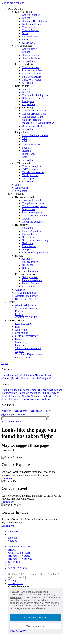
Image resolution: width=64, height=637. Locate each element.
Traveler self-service (33, 172)
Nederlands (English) (39, 392)
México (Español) (21, 378)
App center (21, 329)
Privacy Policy (18, 630)
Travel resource (30, 271)
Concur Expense (31, 14)
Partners (19, 345)
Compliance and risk (33, 203)
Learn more (7, 478)
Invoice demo (22, 357)
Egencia (26, 147)
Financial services (31, 234)
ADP (24, 141)
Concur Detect (30, 27)
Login (4, 363)
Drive (25, 33)
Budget (26, 17)
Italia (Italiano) (20, 392)
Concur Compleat (31, 166)
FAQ (11, 565)
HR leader (27, 264)
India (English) (30, 410)
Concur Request (30, 30)
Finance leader (30, 261)
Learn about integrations (35, 135)
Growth (26, 218)
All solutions (28, 286)
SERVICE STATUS (19, 546)
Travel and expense (32, 221)
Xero (24, 156)
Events (18, 339)
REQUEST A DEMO (20, 558)
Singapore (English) (15, 414)
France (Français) (39, 389)
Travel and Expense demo (29, 354)
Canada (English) (35, 375)
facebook (13, 531)
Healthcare (27, 243)
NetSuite (26, 150)
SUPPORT (14, 562)
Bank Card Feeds (31, 24)
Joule (18, 184)
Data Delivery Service (34, 98)
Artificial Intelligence (26, 295)
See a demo (21, 190)
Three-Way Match (31, 79)
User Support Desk (32, 126)
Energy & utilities (31, 230)
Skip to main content (12, 2)
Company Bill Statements (35, 21)
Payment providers (32, 70)
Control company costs (34, 206)
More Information (35, 626)
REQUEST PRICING (27, 298)
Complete (20, 289)
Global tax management (34, 215)
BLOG (12, 549)
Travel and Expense (25, 292)
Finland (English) (41, 395)
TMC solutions (30, 169)
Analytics (27, 88)
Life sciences (29, 246)
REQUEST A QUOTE (20, 555)
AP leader (27, 258)
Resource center (23, 323)
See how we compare (26, 308)
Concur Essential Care (34, 113)
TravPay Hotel (30, 175)
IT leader (27, 268)
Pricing (19, 314)
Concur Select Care (32, 116)
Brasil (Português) (41, 378)
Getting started (30, 277)
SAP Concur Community (28, 348)
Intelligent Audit (30, 36)
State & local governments (36, 252)
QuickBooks (28, 153)
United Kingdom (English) (15, 389)
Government (28, 237)
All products (28, 42)
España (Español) (20, 399)
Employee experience (33, 212)
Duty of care (28, 209)
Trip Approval (29, 178)
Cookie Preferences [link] (18, 586)
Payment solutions (31, 73)
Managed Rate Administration (38, 122)
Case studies (21, 332)
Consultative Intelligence (35, 95)
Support (19, 351)
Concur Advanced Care (34, 110)
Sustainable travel (31, 200)
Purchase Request (31, 76)
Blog (17, 326)
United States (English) (13, 375)
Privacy (12, 580)
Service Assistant (31, 283)
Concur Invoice (30, 67)
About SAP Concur (25, 305)
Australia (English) (11, 410)
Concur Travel (29, 48)
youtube (12, 540)
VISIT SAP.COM (18, 568)
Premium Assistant (32, 280)
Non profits (28, 249)
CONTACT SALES (26, 317)
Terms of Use (15, 583)
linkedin (12, 537)
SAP (24, 138)
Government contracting (35, 240)
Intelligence (28, 101)
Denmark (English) (21, 395)
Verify (25, 39)
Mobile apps (21, 342)
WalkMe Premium (31, 119)
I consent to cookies (35, 617)
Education (27, 227)
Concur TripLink (31, 58)
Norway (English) (40, 399)
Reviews (19, 311)
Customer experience (26, 335)
